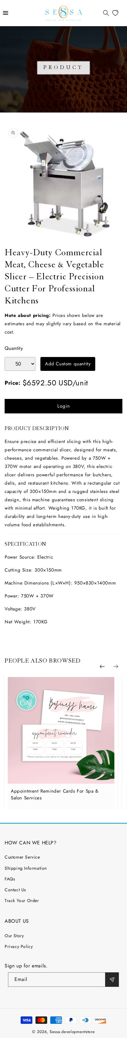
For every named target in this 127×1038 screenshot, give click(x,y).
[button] (5, 13)
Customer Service (22, 857)
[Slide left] (102, 667)
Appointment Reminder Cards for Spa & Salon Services (55, 794)
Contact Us (15, 890)
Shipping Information (26, 868)
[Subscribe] (112, 979)
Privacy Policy (19, 946)
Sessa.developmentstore (72, 1032)
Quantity (14, 348)
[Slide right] (115, 667)
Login (63, 406)
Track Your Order (22, 900)
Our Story (14, 936)
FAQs (10, 879)
